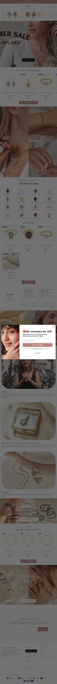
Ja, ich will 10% (37, 345)
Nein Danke (37, 353)
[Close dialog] (54, 326)
